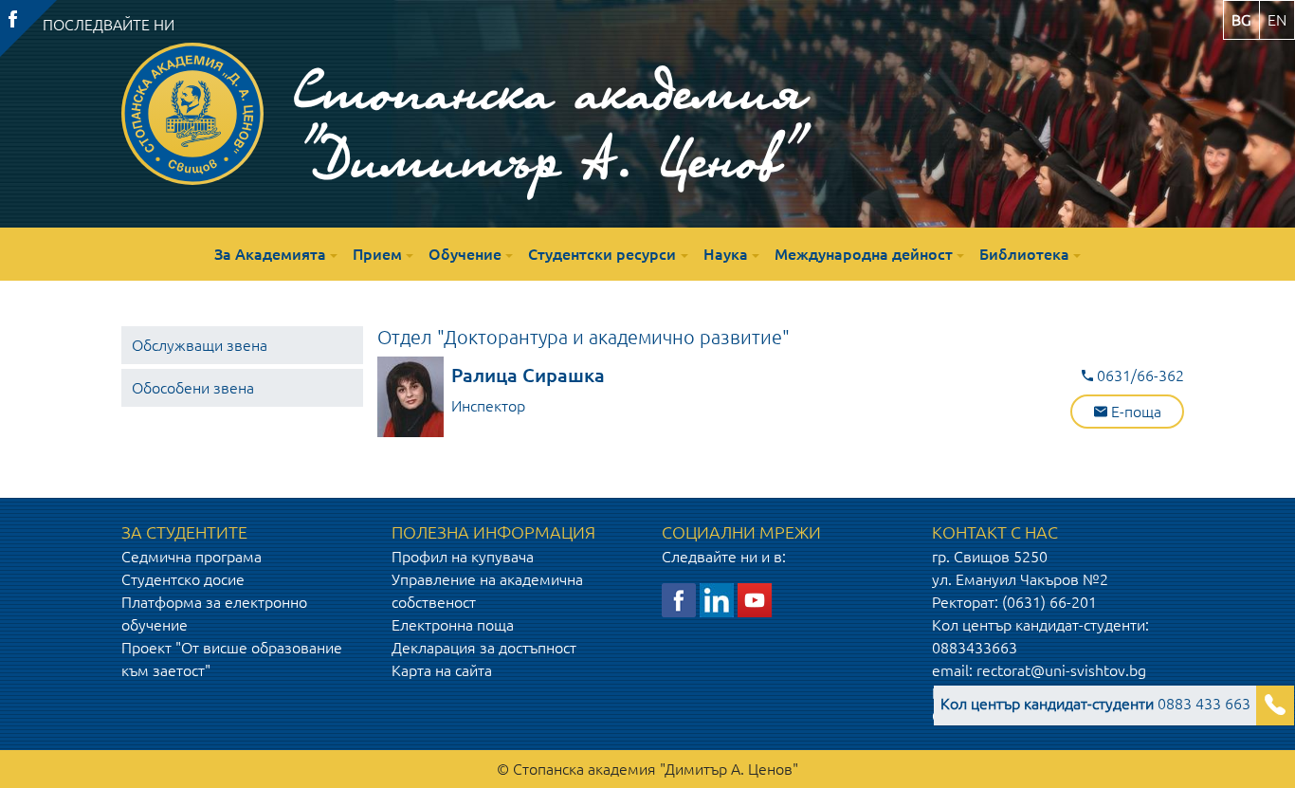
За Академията (270, 254)
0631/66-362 (1138, 375)
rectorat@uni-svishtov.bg (1061, 670)
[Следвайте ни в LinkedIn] (717, 599)
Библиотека (1024, 254)
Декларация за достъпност (484, 647)
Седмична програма (191, 556)
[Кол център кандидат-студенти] (1275, 705)
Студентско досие (183, 579)
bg (1241, 19)
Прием (377, 254)
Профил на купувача (463, 556)
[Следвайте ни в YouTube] (755, 599)
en (1277, 19)
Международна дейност (864, 254)
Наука (725, 254)
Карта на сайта (442, 670)
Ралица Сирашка (528, 375)
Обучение (465, 254)
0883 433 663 (1095, 703)
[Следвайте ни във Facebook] (679, 599)
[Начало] (192, 114)
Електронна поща (453, 624)
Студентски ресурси (602, 254)
